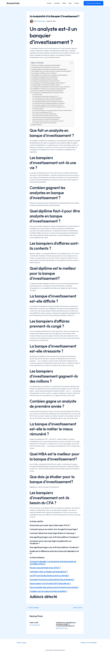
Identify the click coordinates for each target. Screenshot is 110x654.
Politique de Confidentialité (89, 642)
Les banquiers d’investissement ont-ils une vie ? (45, 67)
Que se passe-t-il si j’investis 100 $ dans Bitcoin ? (47, 119)
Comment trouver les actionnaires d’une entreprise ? (48, 117)
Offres (64, 3)
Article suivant (78, 607)
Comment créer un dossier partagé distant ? (46, 114)
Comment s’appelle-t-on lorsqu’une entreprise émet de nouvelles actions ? (53, 110)
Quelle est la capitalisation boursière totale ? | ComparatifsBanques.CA (66, 624)
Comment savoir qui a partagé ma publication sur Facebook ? (50, 103)
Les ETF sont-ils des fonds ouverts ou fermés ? (46, 115)
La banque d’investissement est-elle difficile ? (45, 77)
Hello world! (34, 623)
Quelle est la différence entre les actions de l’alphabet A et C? (50, 107)
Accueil (49, 3)
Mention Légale (21, 642)
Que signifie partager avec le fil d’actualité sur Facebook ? (49, 101)
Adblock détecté (37, 124)
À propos (57, 3)
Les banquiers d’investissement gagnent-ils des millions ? (48, 83)
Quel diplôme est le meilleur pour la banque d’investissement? (49, 75)
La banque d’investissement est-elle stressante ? (46, 81)
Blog (70, 3)
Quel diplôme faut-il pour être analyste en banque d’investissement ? (52, 71)
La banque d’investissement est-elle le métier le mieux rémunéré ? (51, 86)
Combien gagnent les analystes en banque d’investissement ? (49, 69)
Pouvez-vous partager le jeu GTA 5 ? (44, 112)
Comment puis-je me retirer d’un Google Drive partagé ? (48, 98)
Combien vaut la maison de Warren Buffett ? (46, 122)
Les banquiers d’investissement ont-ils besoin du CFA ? (48, 92)
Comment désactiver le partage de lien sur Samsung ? (48, 99)
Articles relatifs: (38, 94)
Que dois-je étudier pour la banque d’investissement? (47, 90)
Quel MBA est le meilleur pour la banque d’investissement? (49, 88)
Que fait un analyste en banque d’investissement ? (46, 65)
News (38, 625)
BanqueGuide (13, 3)
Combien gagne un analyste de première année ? (46, 85)
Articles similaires (39, 108)
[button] (92, 3)
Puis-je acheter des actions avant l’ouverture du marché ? (49, 121)
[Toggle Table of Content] (70, 63)
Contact (76, 3)
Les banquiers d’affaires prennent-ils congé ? (45, 79)
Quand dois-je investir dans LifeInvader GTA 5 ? (46, 96)
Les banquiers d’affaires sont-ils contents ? (44, 73)
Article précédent (33, 607)
